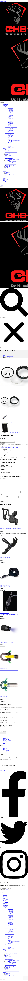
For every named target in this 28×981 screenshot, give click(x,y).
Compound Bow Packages (13, 159)
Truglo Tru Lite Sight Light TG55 (6, 642)
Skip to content (3, 1)
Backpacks (7, 172)
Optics (9, 139)
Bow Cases (10, 109)
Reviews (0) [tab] (5, 452)
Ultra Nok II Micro (3, 697)
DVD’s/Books (11, 147)
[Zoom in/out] (0, 979)
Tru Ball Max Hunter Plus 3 (5, 558)
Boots (6, 173)
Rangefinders (10, 141)
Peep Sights (10, 122)
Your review (3, 481)
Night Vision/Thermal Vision (14, 140)
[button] (1, 185)
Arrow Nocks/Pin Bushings (11, 152)
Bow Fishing (10, 110)
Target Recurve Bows (9, 165)
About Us (5, 180)
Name (1, 492)
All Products (5, 104)
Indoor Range (5, 179)
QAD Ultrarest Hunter (4, 529)
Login (4, 743)
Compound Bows (9, 158)
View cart (2, 889)
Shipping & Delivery (7, 740)
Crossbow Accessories (12, 162)
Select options (3, 533)
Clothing (4, 171)
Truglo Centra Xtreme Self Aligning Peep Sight (9, 614)
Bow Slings (10, 114)
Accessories (5, 105)
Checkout (7, 889)
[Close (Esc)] (4, 979)
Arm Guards (10, 128)
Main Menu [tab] (5, 895)
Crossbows (7, 160)
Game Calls (10, 135)
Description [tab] (5, 449)
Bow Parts (7, 168)
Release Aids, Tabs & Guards (11, 127)
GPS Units (10, 136)
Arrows (4, 148)
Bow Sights (10, 111)
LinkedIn (9, 447)
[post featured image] (10, 526)
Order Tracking (6, 739)
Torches (9, 142)
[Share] (3, 979)
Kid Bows (7, 167)
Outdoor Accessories (9, 133)
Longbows (7, 166)
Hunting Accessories (12, 137)
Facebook (2, 447)
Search (1, 317)
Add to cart (3, 443)
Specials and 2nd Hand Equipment (12, 170)
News (6, 181)
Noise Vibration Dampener (13, 119)
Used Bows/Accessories (13, 125)
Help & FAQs (5, 738)
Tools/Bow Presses (12, 144)
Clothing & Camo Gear (10, 174)
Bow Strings (10, 116)
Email (17, 447)
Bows (4, 156)
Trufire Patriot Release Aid (5, 586)
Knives (9, 134)
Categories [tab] (5, 896)
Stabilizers (10, 121)
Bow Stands (10, 112)
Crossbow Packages (12, 161)
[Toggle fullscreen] (1, 979)
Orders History (6, 741)
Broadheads (7, 153)
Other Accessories (9, 143)
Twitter (5, 447)
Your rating (2, 478)
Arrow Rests (10, 108)
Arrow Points (8, 155)
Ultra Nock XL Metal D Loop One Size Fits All (9, 670)
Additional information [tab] (7, 450)
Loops (9, 117)
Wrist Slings (10, 123)
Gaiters (6, 175)
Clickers (9, 129)
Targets (9, 146)
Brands (4, 178)
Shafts (6, 154)
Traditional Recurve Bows (10, 164)
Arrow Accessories (9, 150)
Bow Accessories (8, 106)
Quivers (9, 124)
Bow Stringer (10, 115)
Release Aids (10, 130)
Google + (13, 447)
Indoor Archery (6, 750)
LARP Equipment (11, 118)
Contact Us (5, 182)
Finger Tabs (10, 131)
